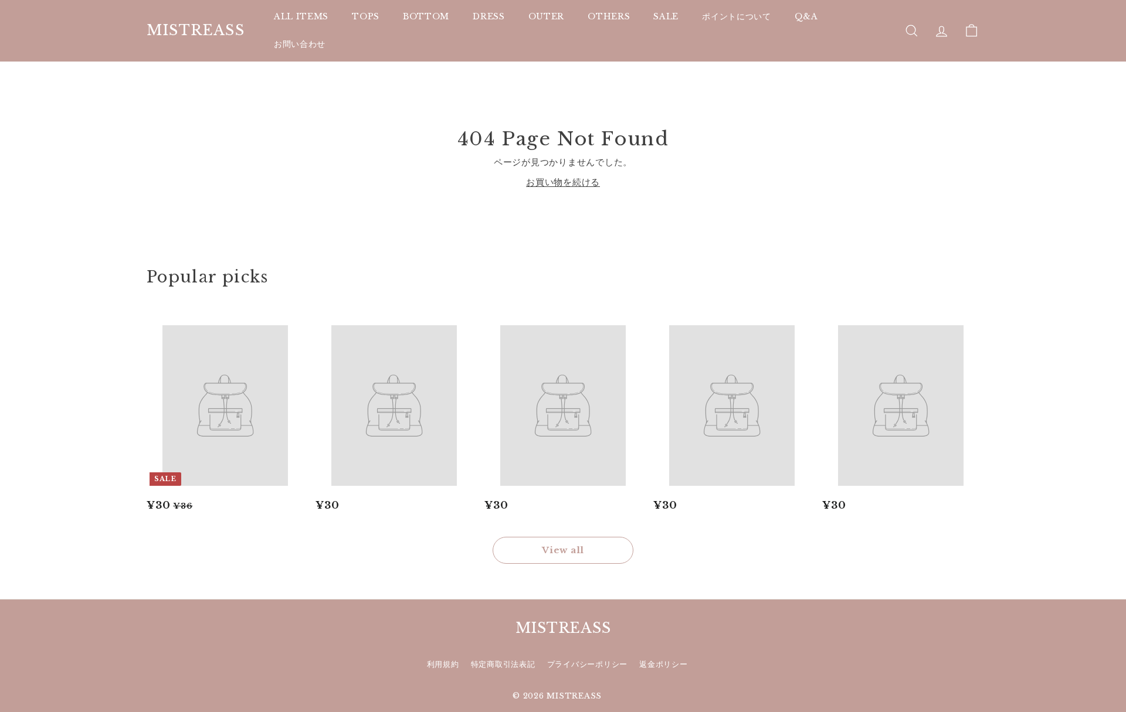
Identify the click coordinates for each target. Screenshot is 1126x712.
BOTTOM (426, 16)
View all (563, 550)
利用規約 (443, 664)
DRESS (489, 16)
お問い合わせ (299, 44)
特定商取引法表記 (503, 664)
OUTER (546, 16)
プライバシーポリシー (587, 664)
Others (609, 16)
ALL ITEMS (301, 16)
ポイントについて (736, 16)
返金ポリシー (663, 664)
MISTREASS (196, 30)
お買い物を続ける (563, 182)
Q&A (806, 16)
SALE (666, 16)
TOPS (365, 16)
